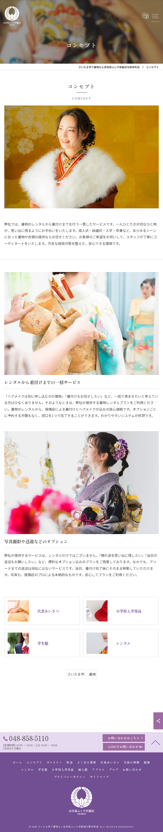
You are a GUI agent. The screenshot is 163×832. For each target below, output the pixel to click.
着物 (92, 674)
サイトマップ (99, 777)
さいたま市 (75, 674)
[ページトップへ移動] (155, 742)
